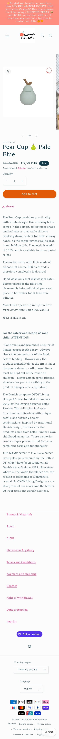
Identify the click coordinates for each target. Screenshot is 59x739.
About (11, 526)
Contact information (23, 735)
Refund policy (26, 724)
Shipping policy (41, 729)
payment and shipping (21, 574)
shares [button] (10, 206)
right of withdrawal (20, 597)
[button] (7, 35)
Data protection (17, 609)
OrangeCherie (27, 719)
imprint (12, 621)
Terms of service (21, 729)
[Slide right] (37, 136)
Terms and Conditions (21, 562)
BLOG (10, 538)
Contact (12, 586)
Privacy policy (44, 724)
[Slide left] (22, 136)
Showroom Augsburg (20, 550)
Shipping (22, 168)
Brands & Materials (19, 514)
